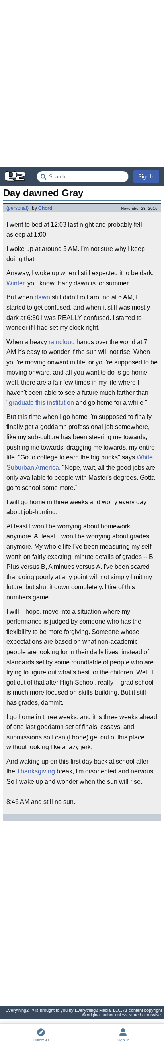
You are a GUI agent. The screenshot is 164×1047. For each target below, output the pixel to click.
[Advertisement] (82, 83)
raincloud (62, 342)
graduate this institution (41, 402)
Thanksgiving (36, 771)
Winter (15, 283)
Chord (45, 208)
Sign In (146, 177)
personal (17, 208)
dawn (42, 297)
